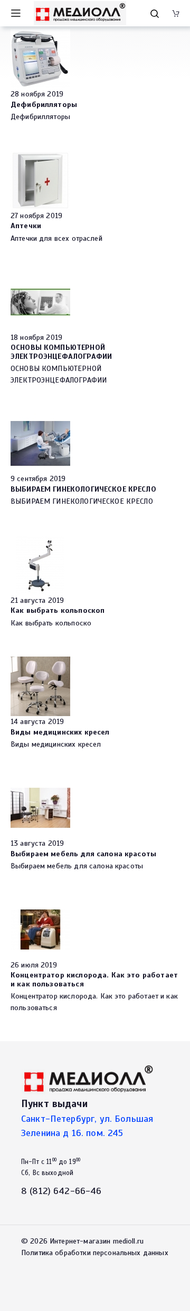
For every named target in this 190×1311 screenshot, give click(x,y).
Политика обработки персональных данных (94, 1252)
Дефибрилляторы (44, 104)
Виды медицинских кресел (60, 732)
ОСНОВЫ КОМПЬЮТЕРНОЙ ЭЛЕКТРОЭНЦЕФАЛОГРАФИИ (61, 352)
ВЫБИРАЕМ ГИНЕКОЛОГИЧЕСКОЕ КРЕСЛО (83, 489)
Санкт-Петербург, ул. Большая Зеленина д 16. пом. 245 (87, 1126)
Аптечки (26, 225)
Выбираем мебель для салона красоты (83, 853)
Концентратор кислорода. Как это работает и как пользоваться (94, 979)
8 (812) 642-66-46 (61, 1191)
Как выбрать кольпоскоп (57, 610)
